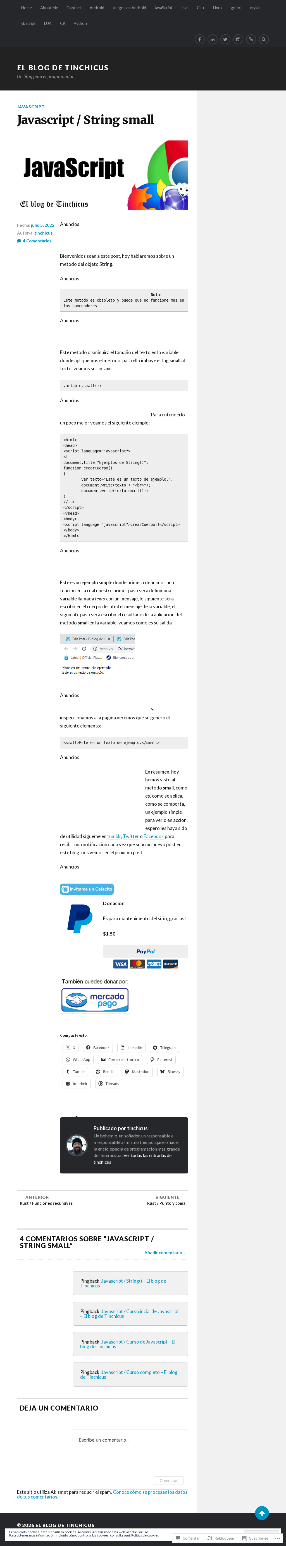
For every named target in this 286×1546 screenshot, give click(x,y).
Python (80, 23)
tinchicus (43, 232)
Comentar (169, 1480)
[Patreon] (251, 39)
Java (185, 7)
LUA (48, 23)
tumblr (114, 836)
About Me (49, 7)
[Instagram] (238, 39)
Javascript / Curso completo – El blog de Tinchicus (129, 1374)
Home (26, 7)
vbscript (28, 23)
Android (97, 7)
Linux (217, 7)
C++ (201, 7)
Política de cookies (145, 1535)
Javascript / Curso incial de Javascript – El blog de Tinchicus (129, 1313)
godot (236, 7)
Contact (73, 7)
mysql (255, 7)
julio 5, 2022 (42, 225)
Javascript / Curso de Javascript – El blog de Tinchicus (127, 1344)
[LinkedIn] (213, 39)
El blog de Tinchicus (63, 67)
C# (62, 23)
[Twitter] (225, 39)
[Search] (264, 39)
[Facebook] (200, 39)
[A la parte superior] (262, 1513)
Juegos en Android (129, 7)
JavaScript (163, 7)
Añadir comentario (163, 1252)
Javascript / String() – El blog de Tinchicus (123, 1283)
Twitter (131, 836)
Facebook (154, 836)
